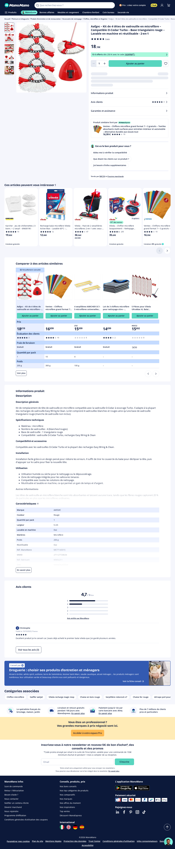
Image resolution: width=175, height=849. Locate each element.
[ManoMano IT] (62, 827)
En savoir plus (113, 771)
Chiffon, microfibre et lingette (95, 19)
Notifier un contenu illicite (16, 803)
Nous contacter (11, 799)
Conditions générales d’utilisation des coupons (26, 819)
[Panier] (169, 5)
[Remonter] (167, 827)
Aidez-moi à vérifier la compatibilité (110, 152)
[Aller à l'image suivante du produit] (81, 58)
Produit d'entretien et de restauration (46, 19)
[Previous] (148, 373)
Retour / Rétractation (14, 790)
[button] (129, 128)
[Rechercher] (37, 5)
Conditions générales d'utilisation (119, 841)
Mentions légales (53, 841)
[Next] (156, 373)
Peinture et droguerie (20, 19)
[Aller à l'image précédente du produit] (22, 58)
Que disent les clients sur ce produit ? (111, 159)
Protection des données (75, 841)
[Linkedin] (117, 812)
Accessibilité (87, 845)
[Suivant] (167, 250)
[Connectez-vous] (162, 5)
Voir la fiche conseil (132, 681)
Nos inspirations (67, 807)
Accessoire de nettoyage (72, 19)
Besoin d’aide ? (11, 794)
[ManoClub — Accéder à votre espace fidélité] (154, 5)
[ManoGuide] (168, 842)
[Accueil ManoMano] (17, 5)
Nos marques (66, 799)
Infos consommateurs (147, 841)
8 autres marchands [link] (116, 176)
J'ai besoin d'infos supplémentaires (109, 165)
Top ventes (65, 811)
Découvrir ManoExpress (71, 815)
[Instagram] (137, 812)
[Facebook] (124, 812)
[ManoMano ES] (82, 827)
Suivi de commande (13, 786)
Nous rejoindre (11, 811)
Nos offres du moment (70, 803)
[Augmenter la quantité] (104, 63)
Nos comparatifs (67, 794)
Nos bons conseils (68, 786)
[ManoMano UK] (68, 827)
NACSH (102, 176)
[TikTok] (144, 812)
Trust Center (94, 841)
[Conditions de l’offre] (166, 54)
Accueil (7, 19)
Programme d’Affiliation (15, 815)
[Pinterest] (131, 812)
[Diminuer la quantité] (93, 63)
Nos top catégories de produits (74, 790)
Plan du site (37, 841)
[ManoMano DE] (75, 827)
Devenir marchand (13, 807)
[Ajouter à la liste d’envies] (165, 63)
